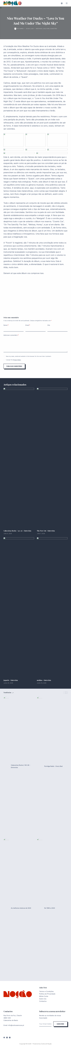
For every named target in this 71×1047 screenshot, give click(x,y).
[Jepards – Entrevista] (19, 607)
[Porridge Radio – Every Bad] (39, 766)
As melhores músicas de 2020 (21, 908)
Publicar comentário (14, 366)
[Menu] (66, 3)
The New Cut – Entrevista (46, 531)
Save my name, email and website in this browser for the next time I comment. (28, 356)
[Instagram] (9, 1037)
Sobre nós (42, 999)
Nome (6, 325)
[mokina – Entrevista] (52, 607)
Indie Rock (39, 28)
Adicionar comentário (11, 335)
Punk (48, 28)
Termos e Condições (46, 991)
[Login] (62, 3)
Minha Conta (43, 996)
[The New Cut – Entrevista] (52, 458)
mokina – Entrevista (44, 680)
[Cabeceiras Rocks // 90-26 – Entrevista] (19, 458)
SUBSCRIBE (60, 1024)
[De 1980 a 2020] (39, 908)
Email (27, 325)
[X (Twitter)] (7, 1037)
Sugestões (53, 28)
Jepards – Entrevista (11, 680)
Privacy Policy (17, 360)
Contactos (43, 1001)
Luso (44, 28)
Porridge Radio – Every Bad (53, 766)
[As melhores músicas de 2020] (6, 908)
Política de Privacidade (47, 994)
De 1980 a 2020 (49, 908)
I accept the (13, 360)
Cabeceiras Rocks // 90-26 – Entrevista (17, 531)
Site (48, 325)
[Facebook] (4, 1037)
